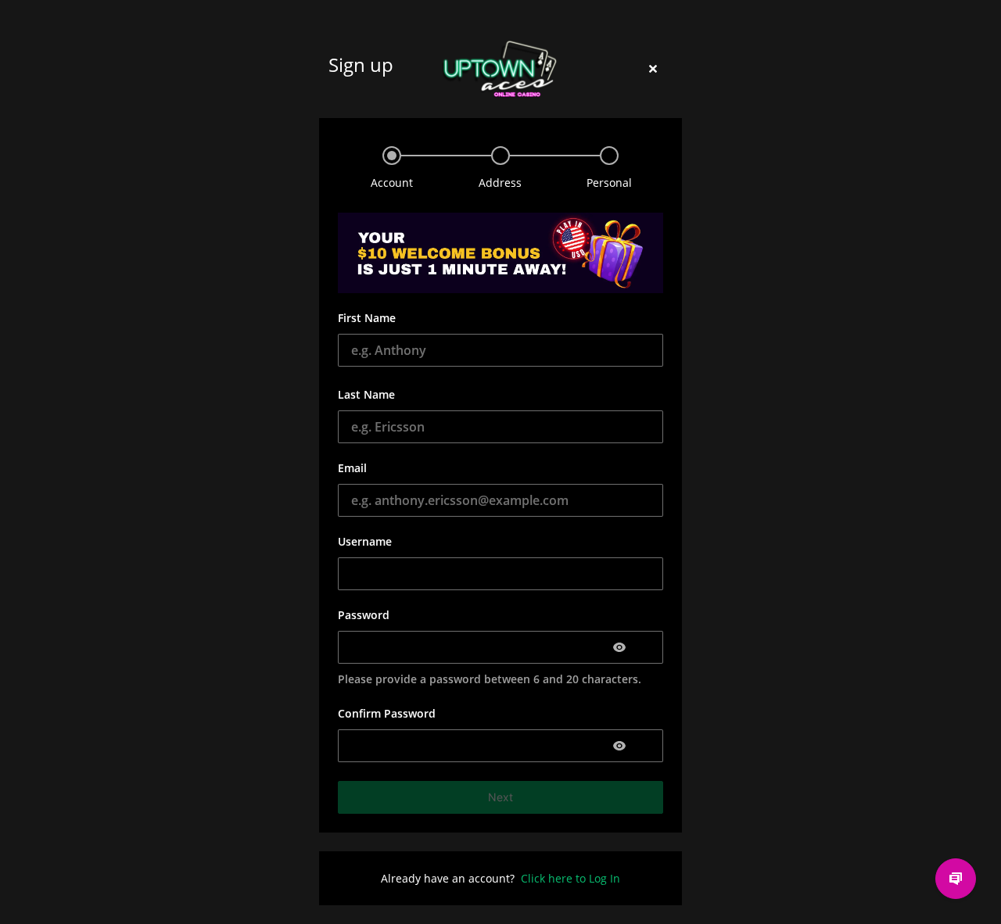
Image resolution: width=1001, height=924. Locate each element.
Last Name (366, 394)
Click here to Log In (570, 878)
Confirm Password (387, 713)
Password (363, 614)
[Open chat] (955, 878)
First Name (367, 317)
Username (365, 541)
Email (352, 467)
